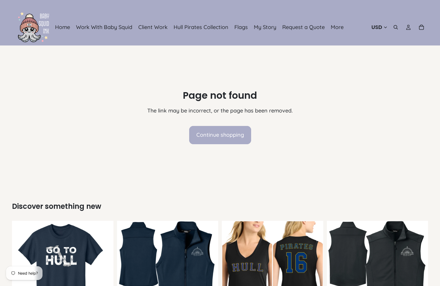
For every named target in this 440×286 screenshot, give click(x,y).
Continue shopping (220, 134)
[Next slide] (209, 271)
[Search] (395, 27)
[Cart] (421, 27)
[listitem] (337, 27)
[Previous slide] (126, 271)
